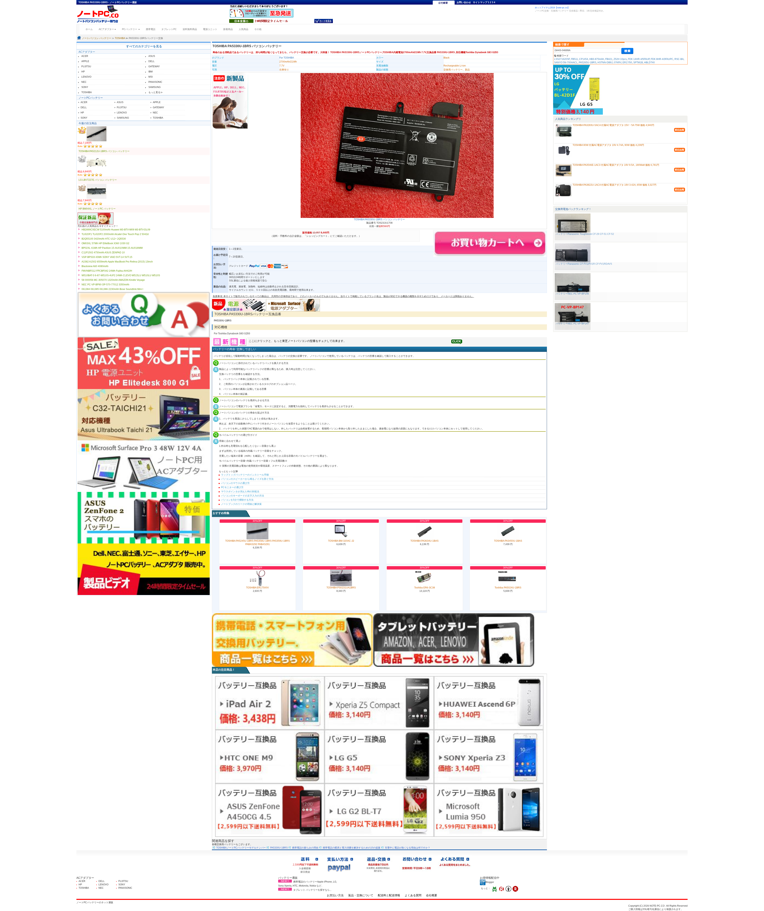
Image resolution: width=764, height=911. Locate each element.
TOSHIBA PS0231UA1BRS (341, 587)
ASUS (151, 56)
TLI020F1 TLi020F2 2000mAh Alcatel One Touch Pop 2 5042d (115, 234)
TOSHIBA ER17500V (257, 587)
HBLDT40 (649, 62)
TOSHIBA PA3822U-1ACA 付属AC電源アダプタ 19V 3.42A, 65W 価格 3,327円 (614, 184)
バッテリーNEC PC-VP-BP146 (572, 293)
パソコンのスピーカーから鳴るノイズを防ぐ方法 (247, 479)
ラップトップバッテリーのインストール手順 (245, 474)
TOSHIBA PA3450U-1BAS (508, 540)
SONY (84, 87)
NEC (84, 82)
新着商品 (228, 29)
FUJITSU (86, 66)
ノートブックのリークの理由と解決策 (241, 504)
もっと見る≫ (155, 92)
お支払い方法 (335, 895)
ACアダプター (87, 51)
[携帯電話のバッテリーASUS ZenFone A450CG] (270, 810)
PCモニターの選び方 (232, 487)
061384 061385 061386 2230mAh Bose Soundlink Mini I (112, 289)
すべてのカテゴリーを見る (144, 46)
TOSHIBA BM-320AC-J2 (341, 540)
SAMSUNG (154, 87)
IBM (150, 71)
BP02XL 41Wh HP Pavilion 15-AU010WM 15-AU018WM (112, 248)
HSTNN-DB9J (605, 62)
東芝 (285, 340)
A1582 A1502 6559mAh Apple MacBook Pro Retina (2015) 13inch (117, 261)
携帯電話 (150, 29)
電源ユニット (210, 29)
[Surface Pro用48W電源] (293, 305)
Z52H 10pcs (620, 59)
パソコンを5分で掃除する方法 (237, 499)
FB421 (608, 59)
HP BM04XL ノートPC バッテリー (97, 208)
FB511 (574, 59)
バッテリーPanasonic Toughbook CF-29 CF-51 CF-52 (585, 234)
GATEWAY (154, 66)
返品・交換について (360, 895)
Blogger (489, 882)
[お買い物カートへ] (323, 21)
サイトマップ (480, 2)
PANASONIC (155, 82)
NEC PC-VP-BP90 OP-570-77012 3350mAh (105, 284)
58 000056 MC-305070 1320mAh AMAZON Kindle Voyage (113, 280)
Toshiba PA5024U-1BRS (508, 587)
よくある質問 (413, 895)
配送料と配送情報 (389, 895)
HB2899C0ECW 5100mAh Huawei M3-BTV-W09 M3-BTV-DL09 (116, 229)
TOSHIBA (120, 38)
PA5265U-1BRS (587, 62)
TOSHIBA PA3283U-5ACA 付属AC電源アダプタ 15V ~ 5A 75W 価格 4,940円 (613, 125)
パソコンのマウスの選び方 (235, 483)
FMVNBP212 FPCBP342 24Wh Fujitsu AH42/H (107, 270)
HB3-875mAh (596, 59)
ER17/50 (627, 62)
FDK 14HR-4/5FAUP (639, 59)
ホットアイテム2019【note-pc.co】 (552, 7)
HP (83, 71)
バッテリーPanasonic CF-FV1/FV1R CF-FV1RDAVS (584, 263)
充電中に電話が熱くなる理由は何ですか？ (407, 847)
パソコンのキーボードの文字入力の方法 (242, 495)
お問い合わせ (464, 2)
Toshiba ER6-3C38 (424, 587)
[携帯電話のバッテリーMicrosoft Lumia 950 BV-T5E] (488, 810)
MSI (150, 76)
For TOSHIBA (286, 57)
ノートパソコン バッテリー (96, 38)
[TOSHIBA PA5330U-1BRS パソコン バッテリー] (397, 145)
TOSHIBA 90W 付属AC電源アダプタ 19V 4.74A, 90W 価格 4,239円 (608, 145)
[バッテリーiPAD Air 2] (270, 702)
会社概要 (431, 895)
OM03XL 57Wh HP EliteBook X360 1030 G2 (105, 243)
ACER (84, 56)
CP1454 (583, 59)
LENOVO (86, 76)
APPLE (85, 61)
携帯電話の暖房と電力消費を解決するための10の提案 (351, 847)
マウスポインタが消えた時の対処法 (240, 491)
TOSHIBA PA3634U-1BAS (424, 540)
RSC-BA (679, 59)
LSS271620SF (562, 59)
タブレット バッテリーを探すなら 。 (313, 890)
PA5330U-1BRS (222, 320)
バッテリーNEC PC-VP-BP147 (572, 323)
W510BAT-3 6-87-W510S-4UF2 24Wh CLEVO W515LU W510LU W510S (121, 275)
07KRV (617, 62)
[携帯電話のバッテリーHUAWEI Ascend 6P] (488, 702)
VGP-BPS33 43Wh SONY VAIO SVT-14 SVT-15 (107, 257)
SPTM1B (638, 62)
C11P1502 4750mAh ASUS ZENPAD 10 (103, 252)
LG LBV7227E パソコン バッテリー (98, 179)
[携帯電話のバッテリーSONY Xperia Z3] (488, 756)
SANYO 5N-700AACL (566, 62)
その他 (257, 29)
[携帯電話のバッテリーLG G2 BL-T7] (379, 810)
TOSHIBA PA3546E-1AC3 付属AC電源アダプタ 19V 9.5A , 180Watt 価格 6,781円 (616, 165)
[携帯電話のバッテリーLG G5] (379, 756)
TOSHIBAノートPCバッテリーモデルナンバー (241, 847)
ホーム (91, 29)
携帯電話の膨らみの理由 (305, 847)
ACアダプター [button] (106, 29)
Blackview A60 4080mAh (95, 266)
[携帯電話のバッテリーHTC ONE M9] (270, 756)
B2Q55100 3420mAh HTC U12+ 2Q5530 (104, 238)
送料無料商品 (190, 29)
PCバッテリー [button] (130, 29)
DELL (151, 61)
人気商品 (243, 29)
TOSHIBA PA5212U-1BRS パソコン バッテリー (104, 151)
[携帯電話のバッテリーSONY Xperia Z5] (379, 702)
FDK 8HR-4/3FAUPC (662, 59)
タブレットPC (169, 29)
